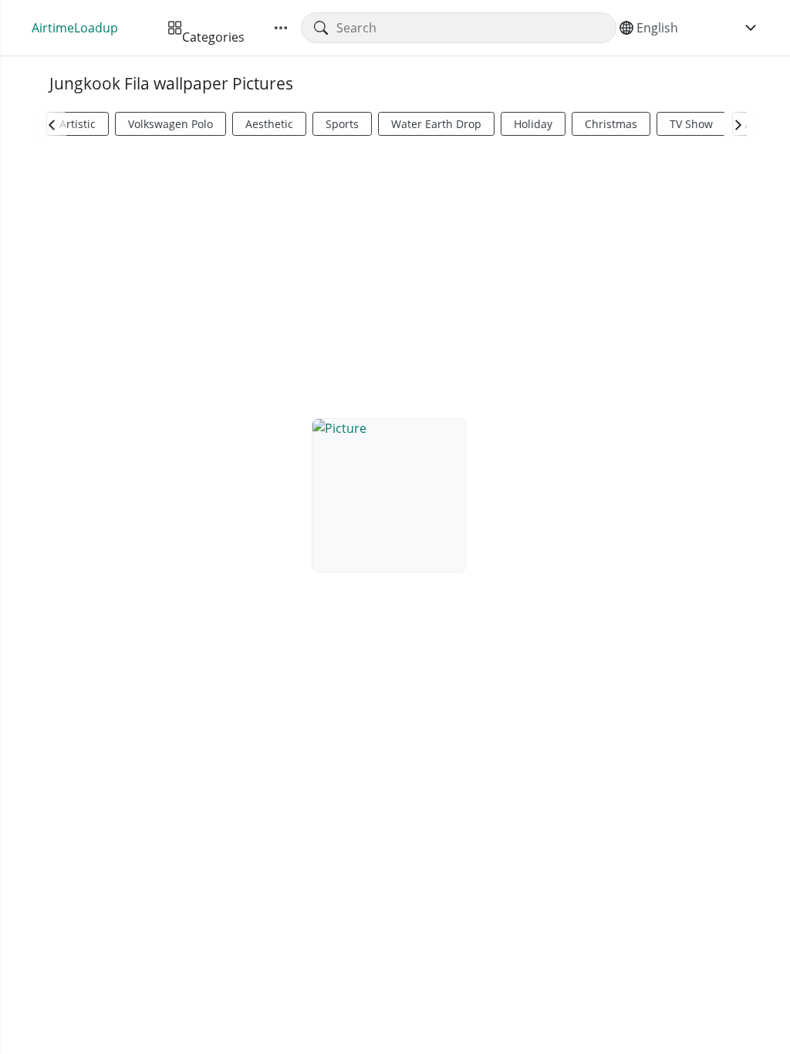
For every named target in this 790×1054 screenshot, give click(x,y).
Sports (342, 124)
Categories (213, 28)
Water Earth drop (436, 124)
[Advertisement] (395, 275)
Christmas (611, 124)
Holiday (533, 124)
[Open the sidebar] (281, 27)
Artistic (77, 124)
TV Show (691, 124)
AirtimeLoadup (75, 27)
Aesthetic (269, 124)
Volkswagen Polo (170, 124)
